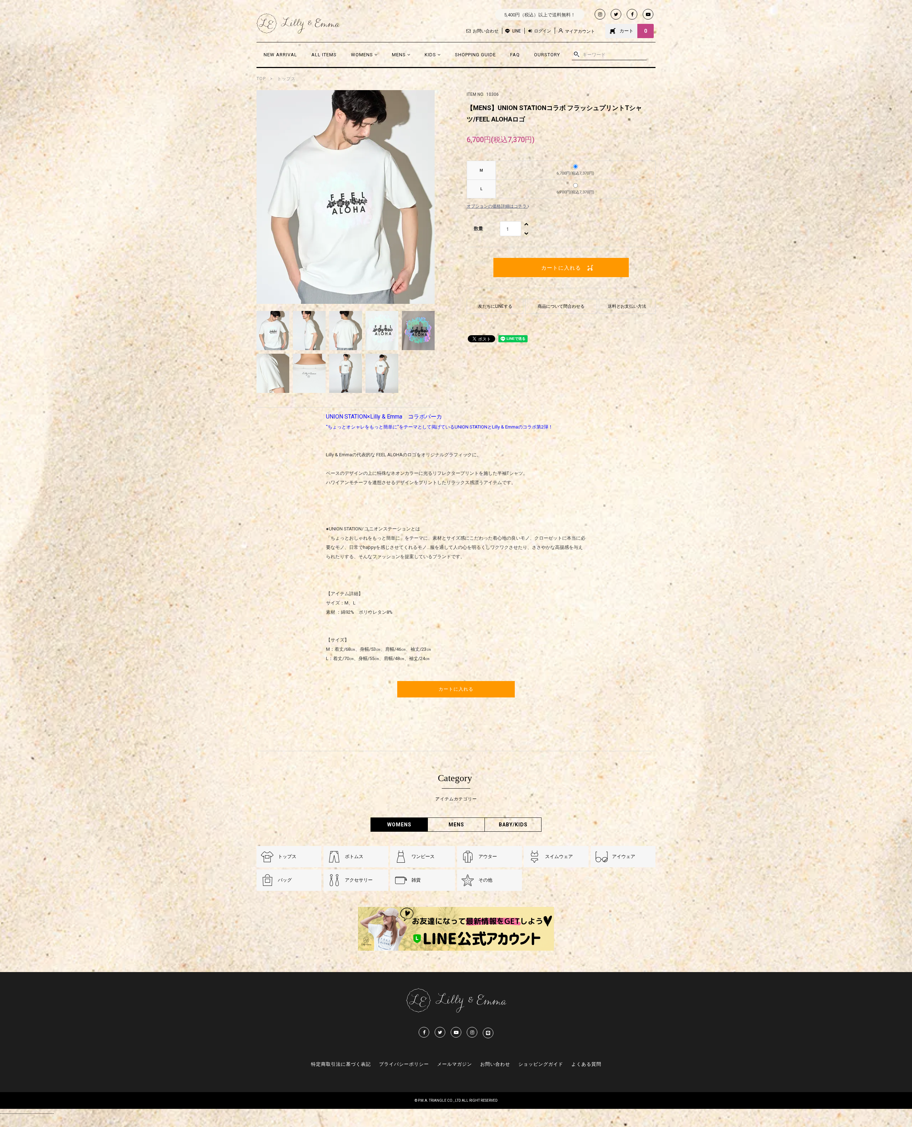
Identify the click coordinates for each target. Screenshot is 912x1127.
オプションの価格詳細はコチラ (497, 206)
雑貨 (416, 880)
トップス (286, 78)
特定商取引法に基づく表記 (341, 1064)
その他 (485, 880)
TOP (261, 78)
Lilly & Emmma (297, 23)
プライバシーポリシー (404, 1064)
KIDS (431, 54)
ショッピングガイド (540, 1064)
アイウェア (623, 856)
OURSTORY (547, 54)
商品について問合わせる (561, 306)
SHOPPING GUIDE (475, 54)
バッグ (285, 880)
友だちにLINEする (495, 306)
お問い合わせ (485, 30)
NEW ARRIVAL (280, 54)
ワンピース (423, 856)
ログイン (542, 30)
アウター (487, 856)
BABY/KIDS (513, 824)
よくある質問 (586, 1064)
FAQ (515, 54)
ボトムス (354, 856)
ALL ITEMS (324, 54)
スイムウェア (559, 856)
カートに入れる (561, 267)
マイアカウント (580, 31)
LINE (516, 30)
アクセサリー (359, 880)
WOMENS (362, 54)
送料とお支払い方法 (627, 306)
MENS (399, 54)
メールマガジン (454, 1064)
